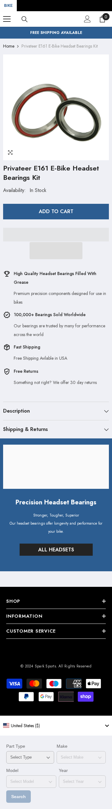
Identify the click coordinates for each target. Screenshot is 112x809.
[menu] (7, 19)
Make (62, 746)
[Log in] (87, 19)
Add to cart (56, 211)
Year (63, 770)
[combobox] (56, 725)
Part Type (15, 746)
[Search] (24, 19)
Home (8, 46)
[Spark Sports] (56, 467)
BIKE (8, 5)
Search (18, 796)
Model (12, 770)
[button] (56, 250)
